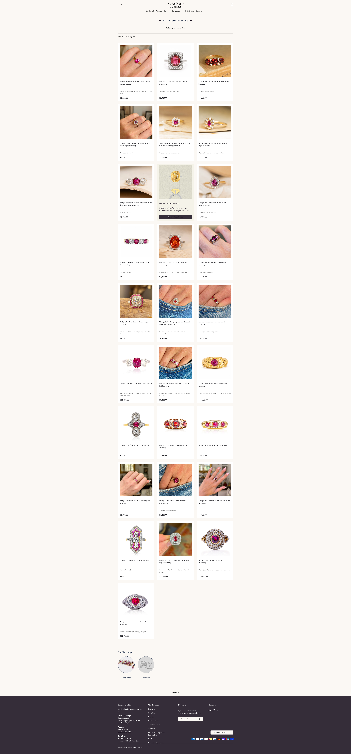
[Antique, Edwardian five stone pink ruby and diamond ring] (136, 480)
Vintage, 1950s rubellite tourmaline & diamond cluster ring (214, 502)
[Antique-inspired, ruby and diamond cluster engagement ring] (215, 122)
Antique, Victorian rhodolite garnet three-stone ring (212, 264)
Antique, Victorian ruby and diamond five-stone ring (213, 323)
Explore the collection (175, 217)
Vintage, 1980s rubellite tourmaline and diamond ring (172, 502)
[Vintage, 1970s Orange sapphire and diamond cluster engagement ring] (175, 301)
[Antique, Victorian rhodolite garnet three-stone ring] (215, 241)
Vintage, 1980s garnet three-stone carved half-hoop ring (214, 83)
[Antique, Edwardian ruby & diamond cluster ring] (215, 539)
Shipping (151, 713)
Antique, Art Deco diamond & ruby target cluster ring (134, 323)
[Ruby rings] (126, 664)
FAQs (150, 739)
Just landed (150, 11)
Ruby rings (126, 678)
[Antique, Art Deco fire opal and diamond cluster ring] (175, 241)
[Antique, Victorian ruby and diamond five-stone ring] (215, 301)
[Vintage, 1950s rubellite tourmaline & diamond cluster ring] (215, 480)
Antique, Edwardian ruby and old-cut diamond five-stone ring (135, 264)
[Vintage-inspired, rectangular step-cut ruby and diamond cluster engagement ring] (175, 122)
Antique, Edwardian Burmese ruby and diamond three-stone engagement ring (136, 204)
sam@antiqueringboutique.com (129, 720)
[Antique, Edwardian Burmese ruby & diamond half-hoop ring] (175, 363)
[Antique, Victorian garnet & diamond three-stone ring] (175, 424)
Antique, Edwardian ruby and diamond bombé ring (133, 623)
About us (151, 728)
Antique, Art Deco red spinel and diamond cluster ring (173, 83)
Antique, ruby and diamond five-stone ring (213, 445)
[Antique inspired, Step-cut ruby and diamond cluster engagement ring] (136, 122)
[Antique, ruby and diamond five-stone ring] (215, 424)
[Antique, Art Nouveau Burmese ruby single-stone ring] (215, 363)
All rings (159, 11)
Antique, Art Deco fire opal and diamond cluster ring (173, 264)
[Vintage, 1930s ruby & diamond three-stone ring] (136, 363)
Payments (151, 709)
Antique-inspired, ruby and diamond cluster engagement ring (213, 144)
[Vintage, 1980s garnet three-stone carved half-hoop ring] (215, 61)
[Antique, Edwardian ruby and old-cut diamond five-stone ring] (136, 241)
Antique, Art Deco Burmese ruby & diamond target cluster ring (174, 561)
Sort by (120, 37)
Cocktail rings (189, 11)
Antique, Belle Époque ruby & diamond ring (135, 445)
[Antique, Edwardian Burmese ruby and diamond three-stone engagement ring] (136, 182)
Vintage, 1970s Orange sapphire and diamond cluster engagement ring (174, 323)
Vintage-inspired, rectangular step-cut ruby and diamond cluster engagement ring (174, 144)
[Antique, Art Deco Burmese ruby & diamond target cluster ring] (175, 539)
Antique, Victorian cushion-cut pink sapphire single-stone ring (135, 83)
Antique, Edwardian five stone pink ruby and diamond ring (135, 502)
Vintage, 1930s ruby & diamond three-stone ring (136, 383)
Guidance (199, 11)
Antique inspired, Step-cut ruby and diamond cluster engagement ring (135, 144)
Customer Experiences (156, 743)
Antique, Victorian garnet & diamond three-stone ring (173, 446)
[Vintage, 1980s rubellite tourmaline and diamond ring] (175, 480)
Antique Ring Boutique (128, 747)
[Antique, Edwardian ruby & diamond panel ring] (136, 539)
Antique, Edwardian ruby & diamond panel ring (136, 560)
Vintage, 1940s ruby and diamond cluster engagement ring (212, 204)
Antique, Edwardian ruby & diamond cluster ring (211, 561)
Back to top (175, 692)
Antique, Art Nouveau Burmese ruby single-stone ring (213, 385)
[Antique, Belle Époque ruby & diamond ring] (136, 424)
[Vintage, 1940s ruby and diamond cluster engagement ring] (215, 182)
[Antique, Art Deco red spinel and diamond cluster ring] (175, 61)
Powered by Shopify (139, 747)
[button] (232, 5)
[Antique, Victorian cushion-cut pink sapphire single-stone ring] (136, 61)
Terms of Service (154, 725)
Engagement (176, 11)
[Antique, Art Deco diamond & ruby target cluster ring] (136, 301)
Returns (151, 717)
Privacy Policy (153, 721)
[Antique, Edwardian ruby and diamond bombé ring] (136, 601)
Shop (165, 11)
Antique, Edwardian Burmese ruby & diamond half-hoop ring (174, 385)
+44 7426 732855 (124, 723)
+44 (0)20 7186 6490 (125, 738)
